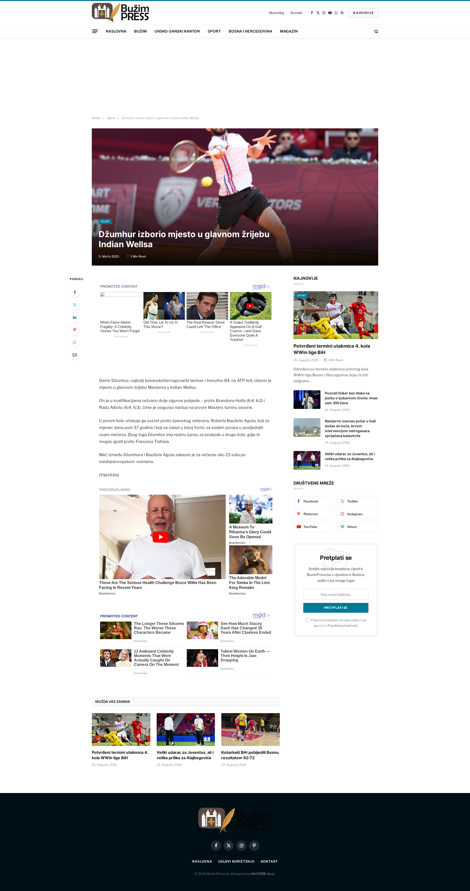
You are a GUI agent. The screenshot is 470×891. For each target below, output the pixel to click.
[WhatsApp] (75, 342)
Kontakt (296, 13)
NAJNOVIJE (363, 13)
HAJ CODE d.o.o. (263, 874)
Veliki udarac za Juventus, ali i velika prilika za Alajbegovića (185, 755)
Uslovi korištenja (236, 861)
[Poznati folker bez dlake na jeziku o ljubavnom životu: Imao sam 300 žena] (307, 399)
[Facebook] (75, 292)
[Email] (75, 355)
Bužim (140, 31)
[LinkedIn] (75, 317)
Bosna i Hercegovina (250, 31)
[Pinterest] (75, 330)
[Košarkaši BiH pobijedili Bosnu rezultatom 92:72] (250, 729)
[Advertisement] (235, 77)
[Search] (376, 31)
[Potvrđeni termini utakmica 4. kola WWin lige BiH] (121, 729)
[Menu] (95, 31)
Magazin (289, 31)
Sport (214, 31)
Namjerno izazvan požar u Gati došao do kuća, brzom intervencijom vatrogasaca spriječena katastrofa (350, 428)
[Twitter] (75, 305)
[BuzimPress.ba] (120, 12)
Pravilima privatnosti (342, 625)
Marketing (276, 13)
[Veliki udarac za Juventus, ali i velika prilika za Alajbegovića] (186, 729)
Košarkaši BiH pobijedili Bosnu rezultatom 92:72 (250, 755)
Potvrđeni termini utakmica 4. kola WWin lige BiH (120, 755)
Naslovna (116, 31)
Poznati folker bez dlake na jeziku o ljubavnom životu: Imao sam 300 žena (351, 398)
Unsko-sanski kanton (177, 31)
